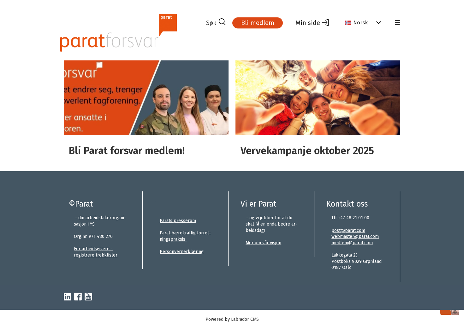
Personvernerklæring (182, 251)
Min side (307, 23)
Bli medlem (257, 23)
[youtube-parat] (88, 297)
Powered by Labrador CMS (232, 319)
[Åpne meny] (397, 23)
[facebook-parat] (78, 297)
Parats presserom (178, 220)
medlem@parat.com (352, 242)
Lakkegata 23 (344, 255)
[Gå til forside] (132, 33)
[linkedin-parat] (67, 297)
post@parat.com (348, 230)
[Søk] (216, 22)
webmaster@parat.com (355, 236)
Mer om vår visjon (263, 242)
